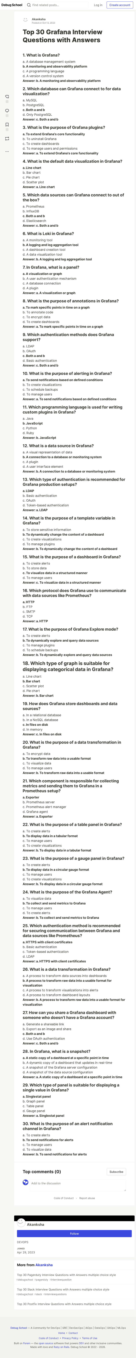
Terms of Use (89, 1338)
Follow (74, 1233)
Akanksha (39, 19)
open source (46, 1343)
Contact (73, 1332)
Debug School (18, 1327)
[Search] (28, 5)
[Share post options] (7, 151)
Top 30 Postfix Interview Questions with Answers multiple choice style (64, 1304)
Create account (119, 5)
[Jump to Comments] (7, 112)
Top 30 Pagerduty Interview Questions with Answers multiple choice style (66, 1277)
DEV (81, 1343)
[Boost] (7, 138)
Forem (26, 1343)
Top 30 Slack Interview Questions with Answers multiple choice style (62, 1292)
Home (61, 1332)
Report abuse (87, 1198)
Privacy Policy (70, 1338)
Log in (98, 5)
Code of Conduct (64, 1198)
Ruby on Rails (61, 1346)
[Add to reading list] (7, 126)
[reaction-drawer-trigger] (7, 98)
